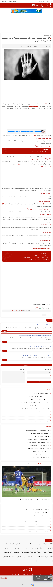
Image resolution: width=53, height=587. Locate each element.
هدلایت (45, 552)
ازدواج (35, 135)
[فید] (3, 578)
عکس (47, 1)
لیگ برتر (14, 543)
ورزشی (15, 574)
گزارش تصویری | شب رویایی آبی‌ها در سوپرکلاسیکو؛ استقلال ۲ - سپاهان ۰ (34, 499)
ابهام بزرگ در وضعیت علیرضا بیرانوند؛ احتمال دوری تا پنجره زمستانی (37, 430)
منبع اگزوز (7, 548)
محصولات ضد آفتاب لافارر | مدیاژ (10, 556)
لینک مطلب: (48, 304)
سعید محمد (35, 543)
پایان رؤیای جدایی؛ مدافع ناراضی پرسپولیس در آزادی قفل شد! (38, 405)
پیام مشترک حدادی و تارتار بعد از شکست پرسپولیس (40, 414)
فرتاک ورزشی (49, 543)
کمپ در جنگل (20, 556)
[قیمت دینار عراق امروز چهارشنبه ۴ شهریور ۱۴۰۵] (43, 131)
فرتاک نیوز (44, 103)
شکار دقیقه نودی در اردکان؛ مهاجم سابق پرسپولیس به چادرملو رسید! (37, 417)
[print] (12, 311)
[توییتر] (1, 578)
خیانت (44, 314)
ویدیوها (15, 463)
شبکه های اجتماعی (33, 106)
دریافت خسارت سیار (25, 552)
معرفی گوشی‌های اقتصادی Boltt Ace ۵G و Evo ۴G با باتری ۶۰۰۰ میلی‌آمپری (36, 521)
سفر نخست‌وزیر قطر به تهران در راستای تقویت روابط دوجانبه (38, 448)
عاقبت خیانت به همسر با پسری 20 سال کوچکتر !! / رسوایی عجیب (38, 324)
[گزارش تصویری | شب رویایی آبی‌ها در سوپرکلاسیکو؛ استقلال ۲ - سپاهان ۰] (26, 481)
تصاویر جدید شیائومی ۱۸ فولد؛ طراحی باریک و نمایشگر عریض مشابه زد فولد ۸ (35, 531)
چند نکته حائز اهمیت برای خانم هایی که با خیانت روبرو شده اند (38, 346)
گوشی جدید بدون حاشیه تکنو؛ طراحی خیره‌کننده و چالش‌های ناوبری (37, 518)
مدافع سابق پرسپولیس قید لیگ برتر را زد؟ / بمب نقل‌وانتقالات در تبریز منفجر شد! (35, 402)
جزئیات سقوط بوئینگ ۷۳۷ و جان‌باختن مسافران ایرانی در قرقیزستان (37, 396)
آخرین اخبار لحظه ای (7, 552)
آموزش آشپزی (42, 543)
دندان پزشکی (33, 552)
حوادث (41, 310)
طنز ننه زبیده (49, 548)
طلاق (44, 204)
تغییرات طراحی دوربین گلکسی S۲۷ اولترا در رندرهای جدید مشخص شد (37, 528)
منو (38, 5)
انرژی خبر (50, 556)
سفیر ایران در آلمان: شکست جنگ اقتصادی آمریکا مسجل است (39, 457)
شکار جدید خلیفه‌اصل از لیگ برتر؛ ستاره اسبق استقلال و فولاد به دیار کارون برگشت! (35, 408)
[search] (33, 5)
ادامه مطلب (4, 331)
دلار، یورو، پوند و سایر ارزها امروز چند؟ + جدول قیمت (39, 259)
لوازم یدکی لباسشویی (28, 556)
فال (30, 543)
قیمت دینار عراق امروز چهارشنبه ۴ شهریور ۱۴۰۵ (24, 131)
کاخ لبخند (39, 552)
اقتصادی (19, 574)
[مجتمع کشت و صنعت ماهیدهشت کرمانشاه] (26, 11)
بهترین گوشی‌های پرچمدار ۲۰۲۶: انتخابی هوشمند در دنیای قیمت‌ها (37, 509)
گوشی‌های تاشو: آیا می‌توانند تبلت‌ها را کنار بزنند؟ (41, 512)
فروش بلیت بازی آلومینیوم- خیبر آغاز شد (42, 436)
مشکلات (41, 159)
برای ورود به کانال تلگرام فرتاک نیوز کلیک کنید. (40, 248)
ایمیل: (48, 375)
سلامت (10, 574)
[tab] (38, 464)
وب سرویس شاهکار (40, 561)
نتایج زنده (40, 1)
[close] (51, 574)
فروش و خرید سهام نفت (15, 548)
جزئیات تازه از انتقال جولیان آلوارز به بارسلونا (41, 411)
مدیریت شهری (26, 574)
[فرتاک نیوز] (46, 7)
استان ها (5, 574)
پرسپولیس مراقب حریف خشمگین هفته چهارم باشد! (40, 399)
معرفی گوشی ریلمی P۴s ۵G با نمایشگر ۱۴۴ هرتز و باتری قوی (39, 524)
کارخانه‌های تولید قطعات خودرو (40, 556)
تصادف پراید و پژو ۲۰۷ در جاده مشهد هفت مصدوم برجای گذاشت (41, 578)
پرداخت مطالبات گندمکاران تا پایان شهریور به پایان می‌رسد (39, 445)
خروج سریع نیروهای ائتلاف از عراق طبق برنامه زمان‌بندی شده (38, 439)
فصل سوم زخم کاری (35, 548)
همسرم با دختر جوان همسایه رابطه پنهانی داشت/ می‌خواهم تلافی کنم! (37, 355)
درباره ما (51, 1)
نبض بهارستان (8, 543)
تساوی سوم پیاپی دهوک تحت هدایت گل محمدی (40, 451)
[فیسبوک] (6, 578)
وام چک (50, 552)
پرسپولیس (25, 543)
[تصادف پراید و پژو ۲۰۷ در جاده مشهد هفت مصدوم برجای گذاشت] (50, 577)
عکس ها (39, 463)
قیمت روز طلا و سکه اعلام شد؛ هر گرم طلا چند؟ (40, 255)
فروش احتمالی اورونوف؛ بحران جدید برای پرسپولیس (40, 421)
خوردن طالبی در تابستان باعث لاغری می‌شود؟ (40, 151)
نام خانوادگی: (47, 369)
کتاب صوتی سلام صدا (26, 548)
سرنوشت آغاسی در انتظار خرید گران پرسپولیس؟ (41, 393)
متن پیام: (22, 369)
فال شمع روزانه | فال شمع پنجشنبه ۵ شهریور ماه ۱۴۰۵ (40, 433)
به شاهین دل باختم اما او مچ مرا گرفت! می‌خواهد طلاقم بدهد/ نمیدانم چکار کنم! (35, 335)
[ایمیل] (14, 311)
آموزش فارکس (49, 561)
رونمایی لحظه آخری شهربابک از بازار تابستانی (41, 454)
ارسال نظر (39, 381)
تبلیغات (44, 1)
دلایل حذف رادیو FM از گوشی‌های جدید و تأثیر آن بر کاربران (39, 515)
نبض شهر (43, 548)
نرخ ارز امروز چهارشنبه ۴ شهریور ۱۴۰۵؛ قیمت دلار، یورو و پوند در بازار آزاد (35, 257)
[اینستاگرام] (5, 578)
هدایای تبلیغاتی (16, 552)
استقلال (19, 543)
